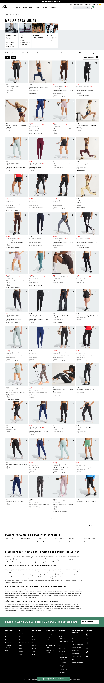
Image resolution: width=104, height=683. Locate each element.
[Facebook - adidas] (92, 635)
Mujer (25, 7)
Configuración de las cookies (30, 679)
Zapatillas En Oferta (42, 538)
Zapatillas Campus (58, 545)
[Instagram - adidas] (92, 639)
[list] (52, 53)
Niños (30, 7)
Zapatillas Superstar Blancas (11, 545)
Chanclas (71, 545)
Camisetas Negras (42, 545)
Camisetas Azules (42, 542)
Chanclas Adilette (10, 538)
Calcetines (24, 545)
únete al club (95, 4)
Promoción (53, 7)
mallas (51, 604)
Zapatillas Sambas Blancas (10, 542)
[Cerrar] (39, 679)
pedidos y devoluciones (78, 4)
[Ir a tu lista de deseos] (96, 8)
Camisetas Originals (58, 538)
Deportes (44, 7)
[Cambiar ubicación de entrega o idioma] (100, 4)
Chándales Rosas (89, 545)
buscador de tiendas (64, 4)
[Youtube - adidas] (92, 656)
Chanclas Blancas (73, 542)
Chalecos (71, 538)
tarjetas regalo (88, 4)
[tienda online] (4, 7)
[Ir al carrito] (100, 8)
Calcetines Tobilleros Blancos (27, 542)
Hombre (18, 7)
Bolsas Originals (25, 538)
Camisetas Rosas (57, 542)
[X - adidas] (92, 643)
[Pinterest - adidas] (92, 648)
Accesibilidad (77, 679)
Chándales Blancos (89, 538)
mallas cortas (39, 608)
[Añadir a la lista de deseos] (25, 63)
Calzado (37, 7)
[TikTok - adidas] (92, 652)
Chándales (87, 542)
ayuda (71, 4)
